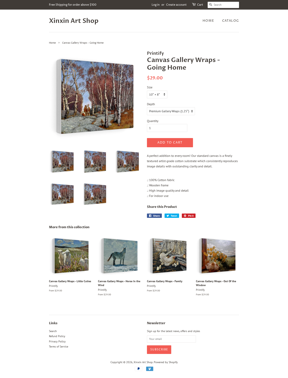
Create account (176, 5)
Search (53, 331)
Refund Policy (57, 336)
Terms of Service (58, 346)
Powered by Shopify (166, 362)
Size (149, 87)
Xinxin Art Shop (74, 21)
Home (208, 21)
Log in (156, 5)
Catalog (230, 21)
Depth (151, 104)
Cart (200, 5)
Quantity (152, 121)
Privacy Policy (57, 341)
